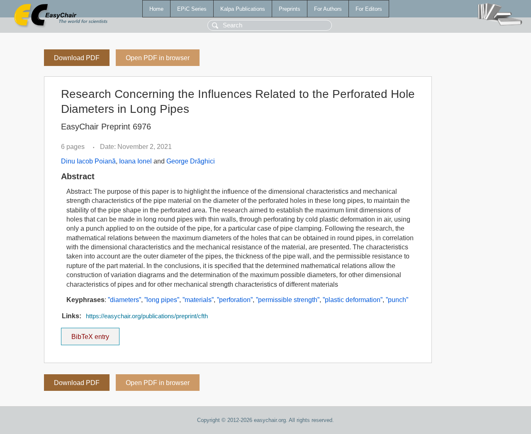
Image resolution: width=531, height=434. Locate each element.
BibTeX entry (95, 334)
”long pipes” (161, 299)
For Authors (328, 9)
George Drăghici (190, 161)
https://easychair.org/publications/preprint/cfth (147, 316)
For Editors (369, 9)
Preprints (289, 9)
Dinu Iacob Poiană (88, 161)
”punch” (397, 299)
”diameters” (124, 299)
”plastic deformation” (352, 299)
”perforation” (235, 299)
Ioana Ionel (135, 161)
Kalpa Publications (242, 9)
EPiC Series (192, 9)
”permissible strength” (287, 299)
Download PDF (77, 57)
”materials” (198, 299)
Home (156, 9)
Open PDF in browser (158, 57)
